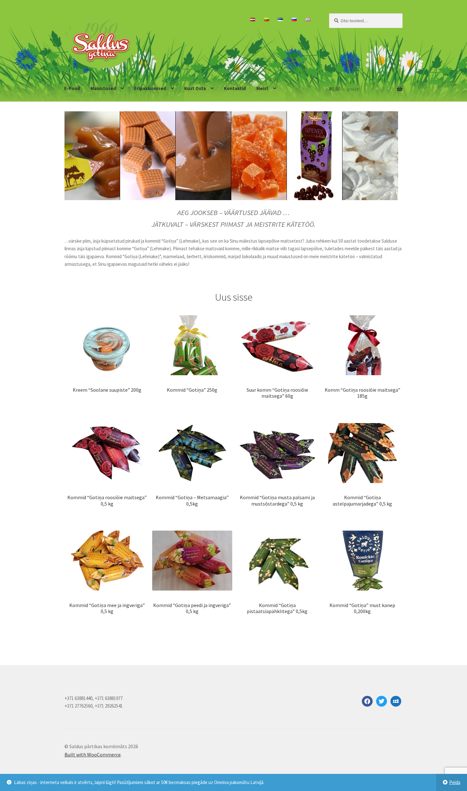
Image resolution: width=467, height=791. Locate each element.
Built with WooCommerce (92, 754)
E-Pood (72, 88)
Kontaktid (235, 88)
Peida (454, 782)
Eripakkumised (150, 88)
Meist (262, 88)
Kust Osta (195, 88)
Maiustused (103, 88)
